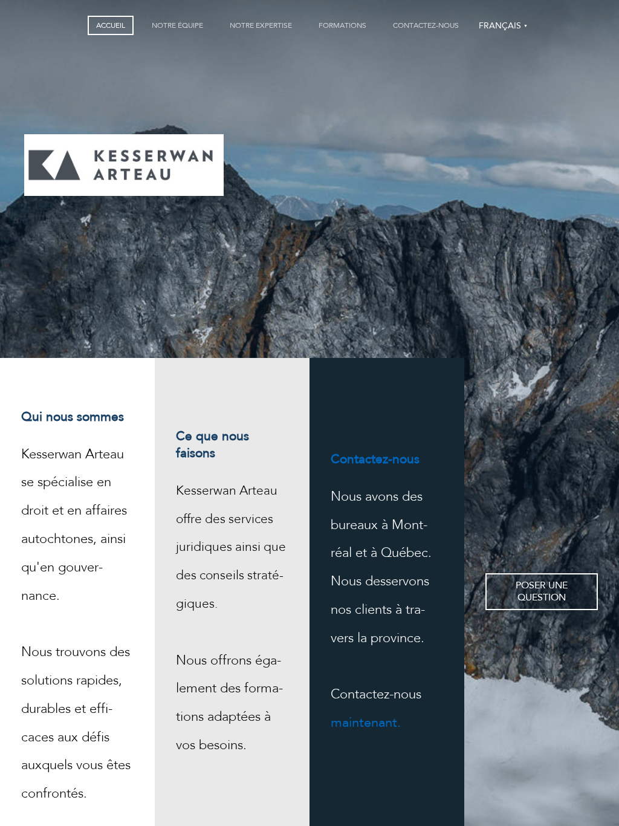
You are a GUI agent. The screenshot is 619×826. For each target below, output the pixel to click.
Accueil (110, 25)
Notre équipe (177, 25)
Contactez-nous (426, 25)
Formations (342, 25)
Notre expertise (261, 25)
